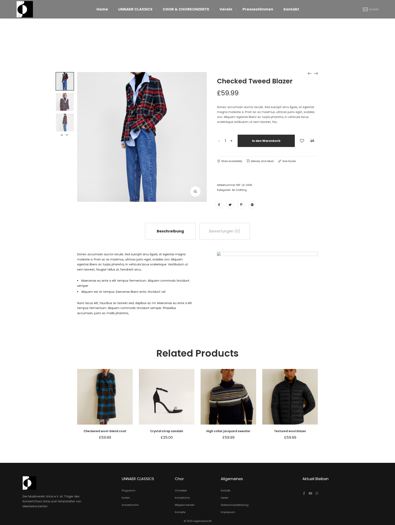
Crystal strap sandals (166, 431)
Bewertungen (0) (224, 231)
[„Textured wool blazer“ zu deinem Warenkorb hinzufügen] (308, 401)
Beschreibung (170, 231)
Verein (226, 9)
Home (102, 9)
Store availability (231, 161)
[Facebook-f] (304, 493)
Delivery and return (262, 161)
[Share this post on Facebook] (219, 205)
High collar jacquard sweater (228, 431)
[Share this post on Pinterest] (241, 205)
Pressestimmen (258, 9)
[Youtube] (310, 493)
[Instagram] (316, 493)
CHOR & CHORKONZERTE (186, 9)
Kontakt (291, 9)
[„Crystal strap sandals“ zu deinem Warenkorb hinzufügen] (185, 401)
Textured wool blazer (290, 431)
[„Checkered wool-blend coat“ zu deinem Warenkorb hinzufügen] (123, 401)
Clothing (241, 190)
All (233, 190)
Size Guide (289, 161)
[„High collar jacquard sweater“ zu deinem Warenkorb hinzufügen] (247, 401)
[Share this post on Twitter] (230, 205)
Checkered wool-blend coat (105, 431)
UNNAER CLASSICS (135, 9)
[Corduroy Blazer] (316, 73)
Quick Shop (86, 401)
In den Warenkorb (266, 141)
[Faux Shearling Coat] (310, 73)
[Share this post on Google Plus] (252, 205)
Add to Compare (312, 141)
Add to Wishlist (302, 141)
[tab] (170, 231)
